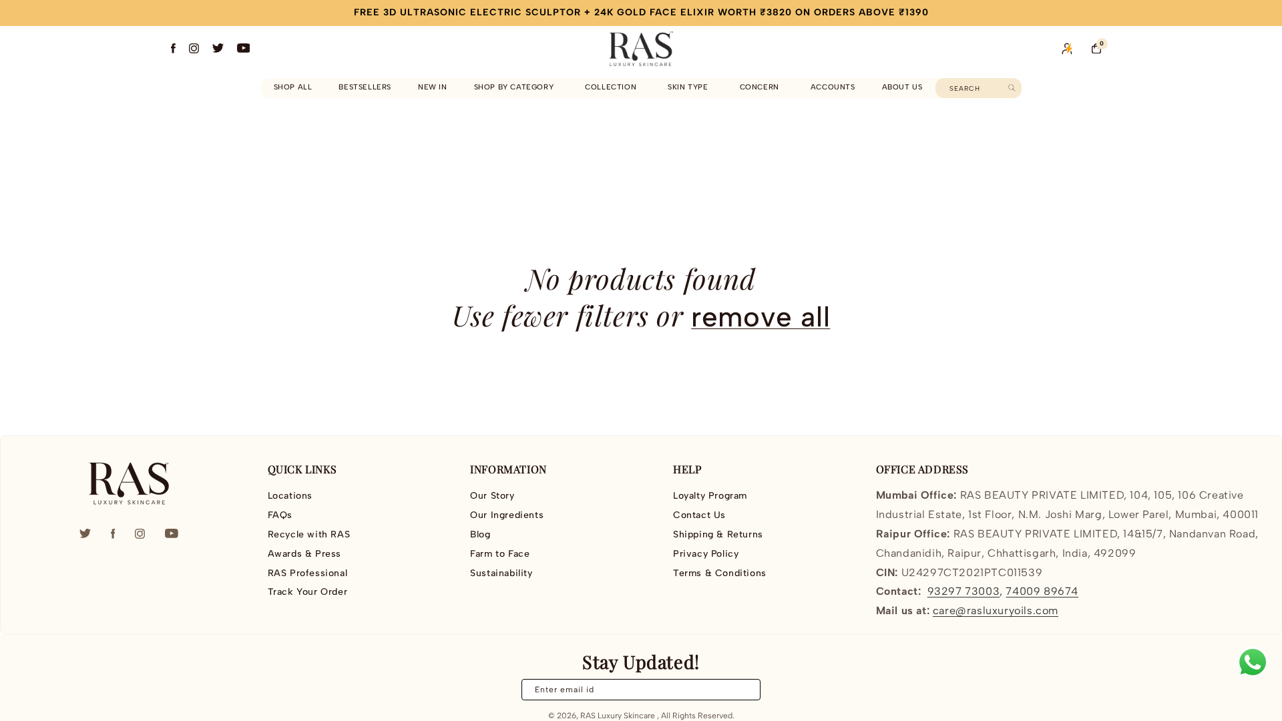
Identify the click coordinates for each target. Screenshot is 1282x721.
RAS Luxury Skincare (617, 715)
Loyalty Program (710, 496)
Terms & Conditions (720, 573)
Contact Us (699, 515)
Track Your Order (308, 591)
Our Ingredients (507, 515)
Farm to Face (499, 553)
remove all (760, 317)
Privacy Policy (705, 553)
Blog (480, 534)
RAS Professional (308, 573)
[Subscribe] (742, 689)
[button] (516, 87)
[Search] (1012, 88)
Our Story (492, 496)
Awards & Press (304, 553)
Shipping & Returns (718, 534)
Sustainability (501, 573)
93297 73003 (963, 591)
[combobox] (978, 88)
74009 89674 (1042, 591)
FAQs (280, 515)
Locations (290, 496)
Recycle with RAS (309, 534)
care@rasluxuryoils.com (995, 610)
